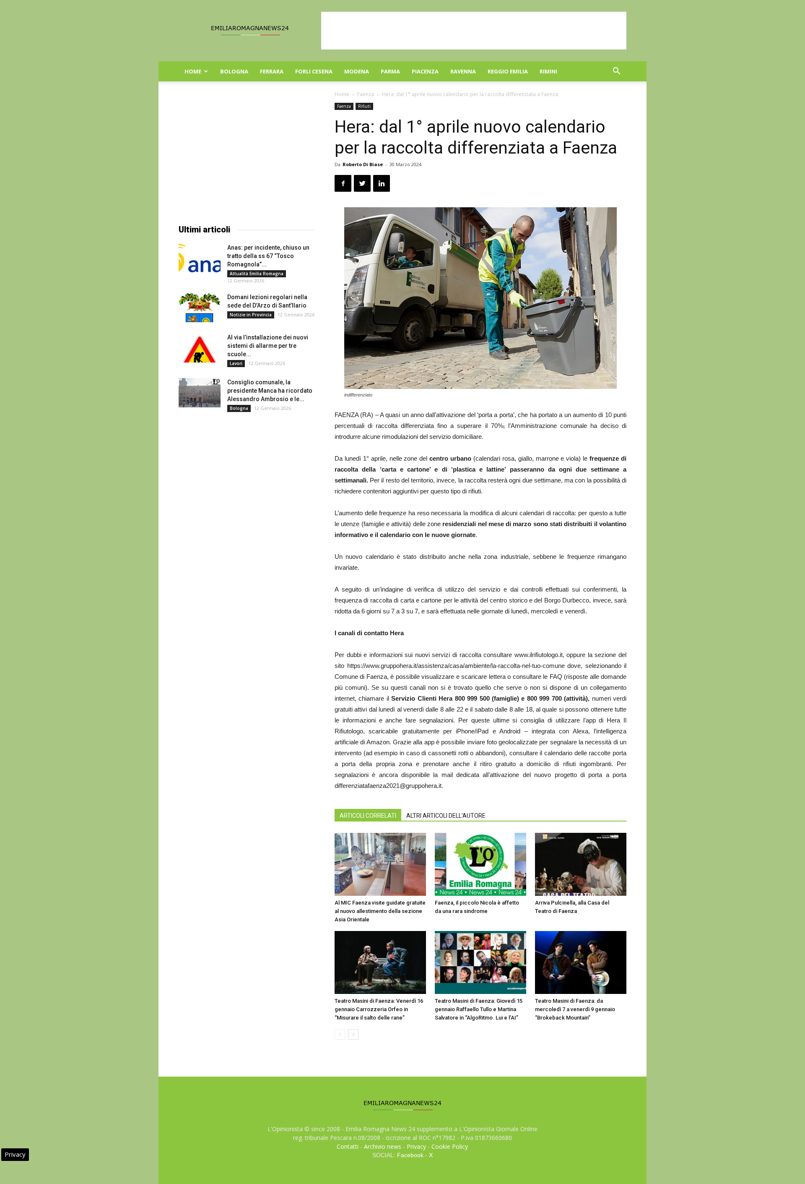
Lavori (236, 363)
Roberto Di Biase (363, 164)
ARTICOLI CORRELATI (368, 815)
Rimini (548, 71)
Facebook (410, 1155)
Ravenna (463, 71)
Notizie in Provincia (251, 315)
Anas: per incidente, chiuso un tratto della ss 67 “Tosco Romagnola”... (268, 256)
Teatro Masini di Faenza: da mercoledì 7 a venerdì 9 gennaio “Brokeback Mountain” (575, 1009)
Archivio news (382, 1146)
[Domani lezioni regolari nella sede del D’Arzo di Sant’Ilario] (200, 307)
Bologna (234, 71)
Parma (390, 71)
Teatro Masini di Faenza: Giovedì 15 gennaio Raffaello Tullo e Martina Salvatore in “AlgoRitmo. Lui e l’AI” (478, 1009)
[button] (616, 72)
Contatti (347, 1146)
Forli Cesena (313, 71)
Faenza (365, 94)
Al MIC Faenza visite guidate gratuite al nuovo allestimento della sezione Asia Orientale (380, 911)
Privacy (416, 1146)
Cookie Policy (449, 1146)
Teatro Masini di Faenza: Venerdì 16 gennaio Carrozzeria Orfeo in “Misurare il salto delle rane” (379, 1009)
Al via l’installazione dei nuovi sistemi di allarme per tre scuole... (267, 345)
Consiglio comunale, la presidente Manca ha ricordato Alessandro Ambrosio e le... (269, 390)
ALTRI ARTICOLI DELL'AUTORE (446, 815)
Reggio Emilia (508, 71)
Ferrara (271, 71)
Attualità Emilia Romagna (256, 273)
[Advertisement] (473, 31)
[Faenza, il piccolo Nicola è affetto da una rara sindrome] (480, 864)
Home (192, 71)
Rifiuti (364, 106)
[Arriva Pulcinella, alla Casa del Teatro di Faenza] (580, 864)
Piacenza (425, 71)
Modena (356, 71)
